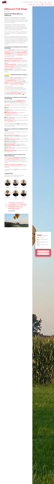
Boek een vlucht (39, 4)
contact (15, 169)
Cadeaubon (31, 4)
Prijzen (31, 2)
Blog (45, 2)
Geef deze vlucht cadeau (42, 253)
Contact (41, 2)
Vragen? (49, 2)
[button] (15, 225)
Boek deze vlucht (42, 251)
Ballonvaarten (25, 2)
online (18, 123)
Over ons (36, 2)
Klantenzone (47, 4)
